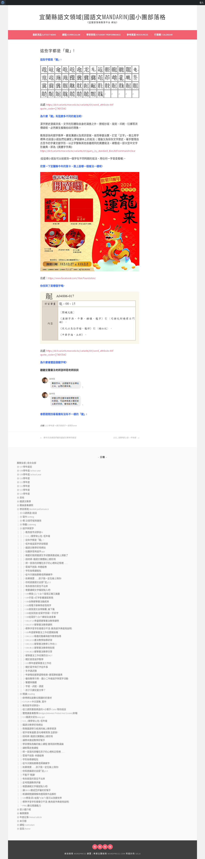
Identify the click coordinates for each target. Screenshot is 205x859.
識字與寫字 (61, 426)
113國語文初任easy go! (34, 717)
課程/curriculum (71, 34)
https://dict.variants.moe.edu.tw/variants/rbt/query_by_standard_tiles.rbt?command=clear (87, 150)
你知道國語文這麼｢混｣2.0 (38, 582)
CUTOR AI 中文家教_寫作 (34, 701)
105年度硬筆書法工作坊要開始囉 (41, 632)
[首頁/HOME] (94, 846)
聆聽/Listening (29, 524)
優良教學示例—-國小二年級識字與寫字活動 (46, 678)
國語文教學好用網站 (35, 547)
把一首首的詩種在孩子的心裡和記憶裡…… (46, 563)
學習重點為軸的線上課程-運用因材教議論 (43, 744)
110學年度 (25, 478)
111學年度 (25, 482)
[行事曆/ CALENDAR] (110, 846)
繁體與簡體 (31, 682)
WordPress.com (116, 853)
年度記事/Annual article (31, 817)
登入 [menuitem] (202, 2)
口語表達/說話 (30, 512)
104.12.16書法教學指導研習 (38, 640)
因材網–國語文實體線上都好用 (40, 559)
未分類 (23, 821)
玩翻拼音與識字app (35, 551)
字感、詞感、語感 (35, 686)
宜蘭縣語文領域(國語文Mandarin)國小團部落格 (102, 16)
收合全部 (31, 462)
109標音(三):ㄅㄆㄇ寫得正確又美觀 (42, 593)
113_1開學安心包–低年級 (37, 536)
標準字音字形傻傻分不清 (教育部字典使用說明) (48, 628)
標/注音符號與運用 (32, 520)
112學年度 (49, 426)
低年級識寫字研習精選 (36, 543)
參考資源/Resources (137, 34)
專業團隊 (24, 813)
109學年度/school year (30, 474)
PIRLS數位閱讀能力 (32, 805)
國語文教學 (25, 501)
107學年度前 (26, 466)
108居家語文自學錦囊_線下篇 (40, 609)
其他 (22, 497)
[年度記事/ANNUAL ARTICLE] (99, 846)
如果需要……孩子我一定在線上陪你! (43, 578)
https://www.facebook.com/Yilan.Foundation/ (72, 278)
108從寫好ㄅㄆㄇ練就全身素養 (40, 616)
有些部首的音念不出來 (36, 586)
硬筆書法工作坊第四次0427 (38, 655)
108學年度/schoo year (30, 470)
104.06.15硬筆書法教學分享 (38, 651)
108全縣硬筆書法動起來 (37, 601)
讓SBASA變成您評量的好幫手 (37, 790)
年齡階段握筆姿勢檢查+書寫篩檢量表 (43, 674)
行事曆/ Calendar (163, 34)
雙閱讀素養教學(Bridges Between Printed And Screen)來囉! (50, 713)
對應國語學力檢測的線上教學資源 (39, 728)
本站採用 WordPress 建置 (77, 853)
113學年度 (25, 489)
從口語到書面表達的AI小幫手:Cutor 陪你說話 (44, 709)
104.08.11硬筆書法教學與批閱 (39, 647)
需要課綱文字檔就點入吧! (38, 589)
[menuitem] (3, 2)
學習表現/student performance (103, 34)
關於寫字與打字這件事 (36, 667)
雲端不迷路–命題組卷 (36, 566)
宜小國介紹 (25, 809)
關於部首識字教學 (34, 659)
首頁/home (72, 426)
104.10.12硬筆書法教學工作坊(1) (41, 643)
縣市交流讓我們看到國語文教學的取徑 (59, 438)
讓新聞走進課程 (30, 747)
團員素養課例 (26, 505)
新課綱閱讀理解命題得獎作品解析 (39, 794)
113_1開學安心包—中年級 (125, 438)
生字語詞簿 (31, 670)
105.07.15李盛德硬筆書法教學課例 (42, 620)
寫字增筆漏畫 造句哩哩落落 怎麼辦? (40, 732)
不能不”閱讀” (29, 774)
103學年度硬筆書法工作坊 (38, 663)
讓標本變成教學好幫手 (34, 740)
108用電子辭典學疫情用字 (38, 605)
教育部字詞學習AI (34, 532)
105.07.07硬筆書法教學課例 (38, 624)
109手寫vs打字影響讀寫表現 (39, 597)
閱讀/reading (29, 693)
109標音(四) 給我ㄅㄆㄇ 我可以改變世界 (42, 797)
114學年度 (25, 493)
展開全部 (21, 462)
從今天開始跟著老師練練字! (39, 574)
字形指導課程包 (33, 570)
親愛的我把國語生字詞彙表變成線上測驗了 (46, 555)
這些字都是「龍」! (34, 539)
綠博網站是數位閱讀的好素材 (37, 697)
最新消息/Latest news (44, 34)
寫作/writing (28, 516)
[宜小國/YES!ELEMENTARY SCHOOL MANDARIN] (105, 846)
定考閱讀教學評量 (32, 782)
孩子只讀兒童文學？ (35, 690)
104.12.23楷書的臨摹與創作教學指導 (43, 636)
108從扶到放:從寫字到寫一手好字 (41, 613)
